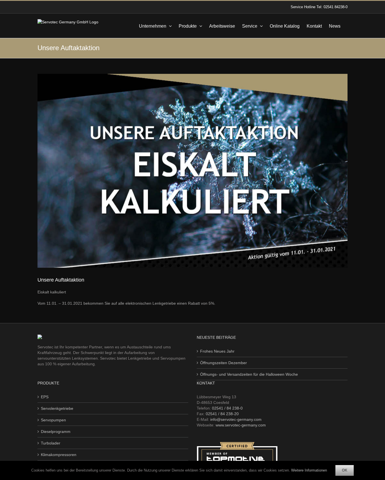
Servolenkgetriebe (57, 408)
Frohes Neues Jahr (217, 351)
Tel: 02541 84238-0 (332, 7)
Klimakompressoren (58, 454)
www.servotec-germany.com (241, 425)
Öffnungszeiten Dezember (223, 362)
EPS (44, 397)
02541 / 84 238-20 (222, 414)
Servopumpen (53, 420)
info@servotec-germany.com (236, 419)
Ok (344, 470)
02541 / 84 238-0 (227, 408)
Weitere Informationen (309, 470)
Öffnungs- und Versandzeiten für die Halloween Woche (249, 374)
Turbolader (50, 443)
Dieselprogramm (55, 431)
